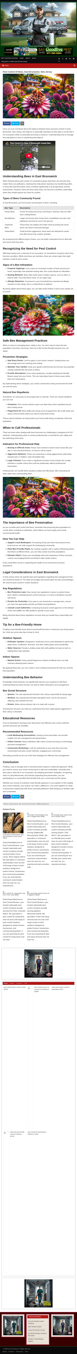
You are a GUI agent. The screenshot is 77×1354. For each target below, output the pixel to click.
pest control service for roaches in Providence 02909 (41, 989)
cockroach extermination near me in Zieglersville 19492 (37, 815)
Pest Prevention (31, 804)
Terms (26, 1351)
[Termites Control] (38, 1293)
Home (22, 58)
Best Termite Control (35, 1327)
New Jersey (22, 804)
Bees (6, 804)
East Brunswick (13, 804)
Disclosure (11, 1351)
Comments (19, 983)
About (28, 58)
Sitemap (5, 1351)
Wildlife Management (43, 804)
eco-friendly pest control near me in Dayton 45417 (61, 815)
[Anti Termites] (38, 963)
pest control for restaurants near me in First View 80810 (14, 894)
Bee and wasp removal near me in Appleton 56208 (38, 894)
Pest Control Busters (9, 58)
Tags (26, 983)
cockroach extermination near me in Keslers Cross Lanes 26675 (13, 836)
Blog (34, 58)
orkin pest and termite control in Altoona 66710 (17, 1134)
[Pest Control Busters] (38, 3)
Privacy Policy (19, 1351)
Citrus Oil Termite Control (36, 1330)
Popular (12, 983)
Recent (6, 983)
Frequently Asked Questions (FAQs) (14, 61)
